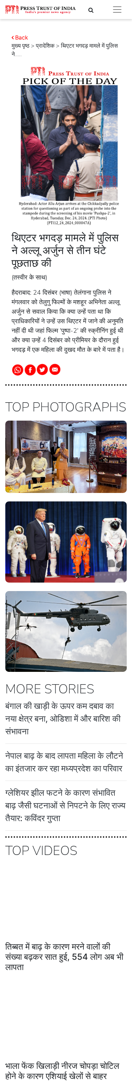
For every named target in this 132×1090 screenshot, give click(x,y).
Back (21, 37)
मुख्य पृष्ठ (21, 46)
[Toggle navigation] (117, 9)
